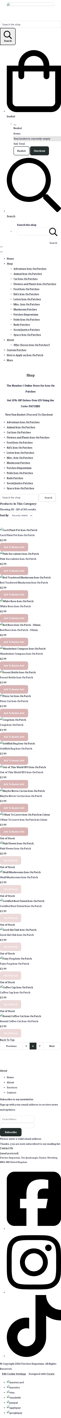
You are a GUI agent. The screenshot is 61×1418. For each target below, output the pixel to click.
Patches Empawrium (26, 314)
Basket (21, 150)
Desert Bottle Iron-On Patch (16, 677)
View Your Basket (15, 414)
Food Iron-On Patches (26, 289)
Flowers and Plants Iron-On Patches (35, 284)
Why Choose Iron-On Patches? (32, 345)
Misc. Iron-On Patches (27, 304)
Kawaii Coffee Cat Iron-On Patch (19, 1021)
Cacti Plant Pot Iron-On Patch (17, 535)
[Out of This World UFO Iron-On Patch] (23, 767)
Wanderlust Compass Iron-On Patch (21, 653)
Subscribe (11, 1132)
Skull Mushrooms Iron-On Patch (19, 877)
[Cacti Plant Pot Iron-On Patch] (18, 530)
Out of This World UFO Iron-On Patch (21, 772)
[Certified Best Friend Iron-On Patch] (22, 901)
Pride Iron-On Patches (27, 319)
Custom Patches (16, 350)
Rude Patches (22, 324)
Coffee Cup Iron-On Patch (15, 992)
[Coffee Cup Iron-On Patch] (16, 987)
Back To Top (7, 1039)
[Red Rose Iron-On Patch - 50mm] (20, 625)
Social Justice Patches (27, 329)
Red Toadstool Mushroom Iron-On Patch (24, 582)
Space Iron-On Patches (27, 334)
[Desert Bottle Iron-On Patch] (18, 672)
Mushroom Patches (25, 309)
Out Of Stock (10, 860)
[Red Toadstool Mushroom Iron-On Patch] (25, 577)
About (10, 339)
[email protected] (9, 1153)
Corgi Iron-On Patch (11, 724)
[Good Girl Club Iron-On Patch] (18, 929)
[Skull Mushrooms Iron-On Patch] (20, 872)
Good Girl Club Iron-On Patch (17, 934)
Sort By (4, 515)
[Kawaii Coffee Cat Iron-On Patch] (20, 1016)
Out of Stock (7, 838)
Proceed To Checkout (40, 414)
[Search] (53, 231)
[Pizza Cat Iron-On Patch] (15, 696)
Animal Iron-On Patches (28, 273)
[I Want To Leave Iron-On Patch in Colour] (25, 814)
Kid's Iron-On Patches (26, 294)
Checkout (39, 150)
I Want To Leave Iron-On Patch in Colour (23, 819)
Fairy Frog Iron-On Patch (14, 963)
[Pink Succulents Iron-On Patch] (19, 553)
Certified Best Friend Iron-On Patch (21, 906)
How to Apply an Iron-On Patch (25, 355)
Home (10, 258)
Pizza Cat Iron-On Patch (14, 701)
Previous (11, 1046)
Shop (10, 263)
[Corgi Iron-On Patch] (13, 719)
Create (50, 1373)
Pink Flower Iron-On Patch (15, 848)
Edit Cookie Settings (14, 1373)
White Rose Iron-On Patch (15, 606)
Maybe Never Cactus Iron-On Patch (21, 796)
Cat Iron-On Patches (26, 278)
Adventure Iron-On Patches (30, 268)
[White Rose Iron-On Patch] (17, 601)
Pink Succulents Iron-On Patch (18, 558)
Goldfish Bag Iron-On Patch (16, 748)
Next (52, 1046)
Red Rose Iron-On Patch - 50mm (19, 630)
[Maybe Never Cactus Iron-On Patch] (22, 791)
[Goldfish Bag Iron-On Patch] (17, 743)
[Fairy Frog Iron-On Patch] (16, 958)
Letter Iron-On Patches (27, 299)
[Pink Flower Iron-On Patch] (17, 843)
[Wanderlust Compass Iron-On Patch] (23, 648)
